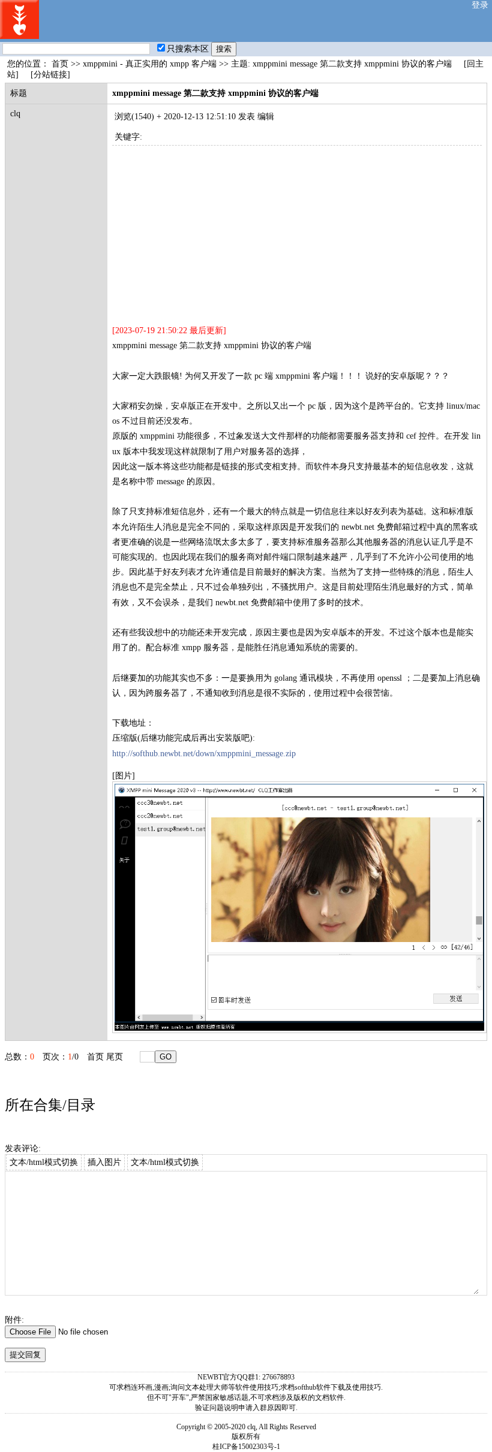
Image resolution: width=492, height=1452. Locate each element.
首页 (60, 63)
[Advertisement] (297, 229)
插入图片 (104, 1162)
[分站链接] (50, 74)
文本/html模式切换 (44, 1162)
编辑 (265, 116)
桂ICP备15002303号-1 (246, 1446)
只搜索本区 (188, 48)
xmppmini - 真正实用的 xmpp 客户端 (150, 63)
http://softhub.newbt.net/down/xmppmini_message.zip (204, 753)
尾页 (114, 1056)
